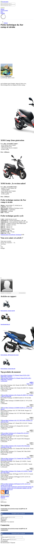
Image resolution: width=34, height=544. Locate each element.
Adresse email (4, 517)
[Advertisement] (17, 46)
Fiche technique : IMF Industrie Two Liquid (10, 354)
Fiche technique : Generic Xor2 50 (8, 310)
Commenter (22, 293)
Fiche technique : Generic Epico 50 (8, 368)
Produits (3, 13)
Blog (2, 12)
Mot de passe (4, 518)
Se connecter (11, 521)
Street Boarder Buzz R (5, 324)
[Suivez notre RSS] (3, 493)
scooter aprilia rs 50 (7, 489)
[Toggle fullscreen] (4, 499)
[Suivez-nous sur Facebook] (7, 493)
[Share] (2, 499)
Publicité (3, 497)
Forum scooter (4, 10)
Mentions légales (5, 496)
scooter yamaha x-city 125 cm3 (10, 488)
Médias (2, 9)
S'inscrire (13, 542)
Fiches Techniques (16, 234)
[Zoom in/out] (6, 499)
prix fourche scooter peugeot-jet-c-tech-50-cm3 (12, 486)
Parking (3, 7)
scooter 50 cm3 (8, 234)
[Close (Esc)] (1, 499)
